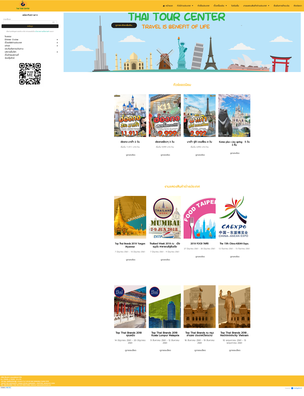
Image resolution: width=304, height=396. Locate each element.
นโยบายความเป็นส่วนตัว (42, 31)
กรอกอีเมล (7, 19)
